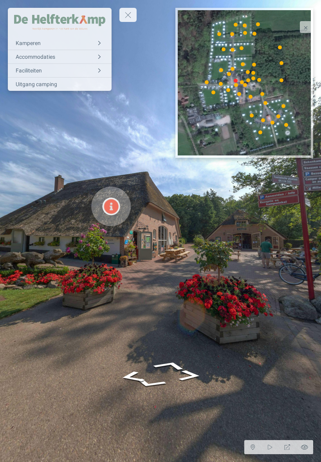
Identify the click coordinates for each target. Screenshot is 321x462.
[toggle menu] (128, 15)
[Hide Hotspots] (304, 447)
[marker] (235, 80)
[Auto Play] (270, 447)
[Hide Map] (252, 447)
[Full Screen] (287, 447)
